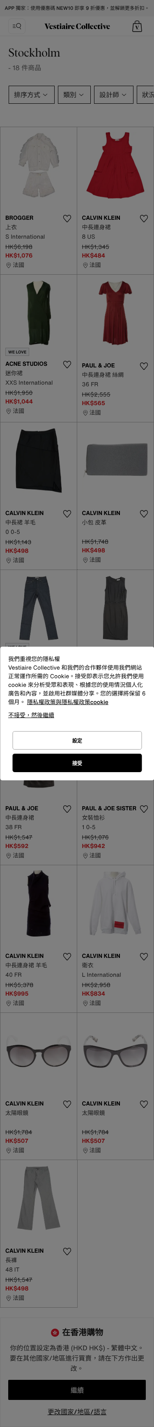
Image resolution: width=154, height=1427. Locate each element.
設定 (77, 740)
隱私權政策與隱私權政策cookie (67, 702)
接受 (77, 763)
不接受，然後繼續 (31, 715)
